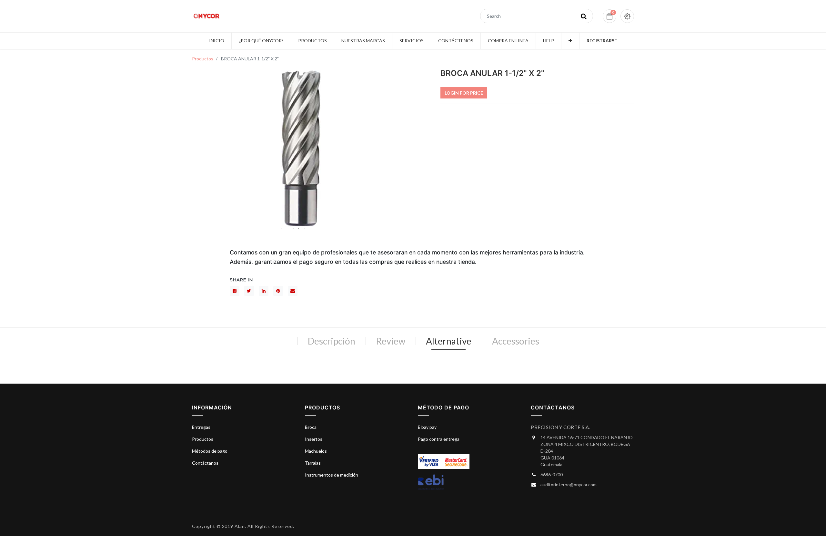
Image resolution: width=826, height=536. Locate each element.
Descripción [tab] (331, 340)
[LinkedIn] (263, 291)
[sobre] (292, 291)
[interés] (278, 291)
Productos (202, 58)
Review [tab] (390, 340)
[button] (570, 41)
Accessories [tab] (515, 340)
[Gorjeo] (249, 291)
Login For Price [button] (464, 93)
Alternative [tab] (448, 340)
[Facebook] (234, 291)
